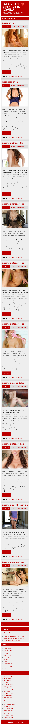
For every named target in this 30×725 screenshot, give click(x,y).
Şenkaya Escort (8, 710)
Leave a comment (22, 26)
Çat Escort (7, 682)
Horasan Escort (8, 690)
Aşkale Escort (8, 677)
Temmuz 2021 (8, 665)
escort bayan (18, 76)
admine (13, 26)
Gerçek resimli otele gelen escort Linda (15, 504)
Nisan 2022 (7, 652)
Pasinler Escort (8, 706)
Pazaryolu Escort (9, 708)
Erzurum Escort (8, 684)
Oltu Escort (7, 701)
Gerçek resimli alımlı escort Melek (13, 203)
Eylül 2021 (7, 661)
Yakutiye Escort (8, 717)
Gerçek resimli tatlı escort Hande (13, 443)
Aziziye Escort (8, 678)
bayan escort (11, 76)
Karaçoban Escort (9, 693)
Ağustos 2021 (8, 663)
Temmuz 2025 (8, 648)
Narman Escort (8, 699)
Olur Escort (7, 702)
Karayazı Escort (8, 695)
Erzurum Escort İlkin (9, 633)
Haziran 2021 (8, 667)
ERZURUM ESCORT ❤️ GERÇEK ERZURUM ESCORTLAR (13, 6)
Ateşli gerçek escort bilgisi (11, 81)
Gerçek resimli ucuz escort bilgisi (13, 382)
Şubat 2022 (7, 655)
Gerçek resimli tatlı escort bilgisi (13, 262)
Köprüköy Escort (8, 697)
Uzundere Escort (8, 715)
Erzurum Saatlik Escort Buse (12, 640)
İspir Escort (7, 691)
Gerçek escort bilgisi (9, 22)
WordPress (15, 722)
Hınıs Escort (7, 688)
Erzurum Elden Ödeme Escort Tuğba (14, 636)
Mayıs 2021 (7, 668)
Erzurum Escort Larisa (10, 634)
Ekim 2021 (7, 659)
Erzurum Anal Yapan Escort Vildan (14, 638)
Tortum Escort (8, 714)
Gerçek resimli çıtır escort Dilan (12, 142)
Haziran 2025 (8, 650)
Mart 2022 (7, 654)
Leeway (22, 722)
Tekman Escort (8, 712)
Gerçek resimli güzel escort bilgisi (13, 561)
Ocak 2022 (7, 657)
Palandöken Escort (9, 704)
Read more (6, 72)
